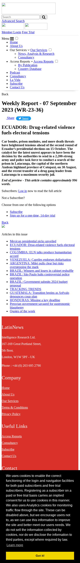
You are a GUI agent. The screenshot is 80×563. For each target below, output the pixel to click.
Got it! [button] (40, 555)
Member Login (11, 32)
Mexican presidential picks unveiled (33, 241)
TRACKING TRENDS (25, 289)
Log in (22, 191)
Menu (6, 38)
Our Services (18, 50)
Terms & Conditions (15, 407)
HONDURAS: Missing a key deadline (35, 300)
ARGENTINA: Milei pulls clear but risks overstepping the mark (37, 265)
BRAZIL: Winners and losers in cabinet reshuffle (41, 270)
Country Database (29, 69)
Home (14, 42)
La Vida (15, 80)
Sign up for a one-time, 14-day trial (32, 215)
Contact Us (17, 87)
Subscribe (16, 83)
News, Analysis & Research (36, 53)
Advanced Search (13, 21)
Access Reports (20, 61)
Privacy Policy (11, 414)
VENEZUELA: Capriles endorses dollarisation (40, 259)
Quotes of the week (22, 311)
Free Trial (28, 32)
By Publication (27, 65)
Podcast (15, 72)
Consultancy (26, 57)
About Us (16, 46)
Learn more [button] (15, 545)
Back (5, 94)
